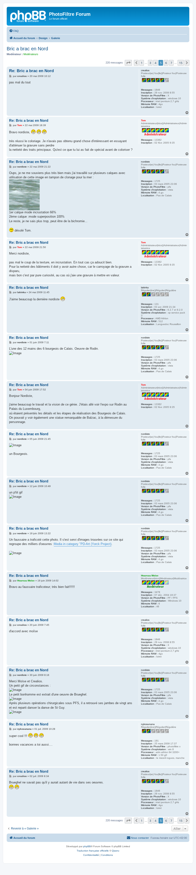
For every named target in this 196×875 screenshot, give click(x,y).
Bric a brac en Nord (27, 48)
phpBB (87, 846)
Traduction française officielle (93, 850)
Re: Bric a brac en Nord (31, 71)
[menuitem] (14, 31)
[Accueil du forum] (28, 15)
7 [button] (171, 63)
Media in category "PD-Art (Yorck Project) (82, 544)
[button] (128, 63)
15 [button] (180, 63)
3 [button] (150, 63)
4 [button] (155, 63)
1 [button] (141, 63)
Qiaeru (115, 850)
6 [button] (166, 63)
